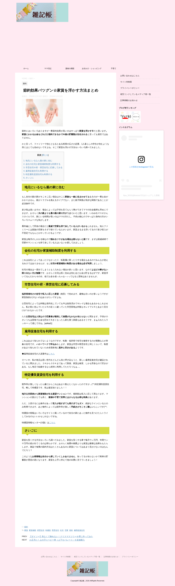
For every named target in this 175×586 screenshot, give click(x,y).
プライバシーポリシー (129, 88)
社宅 (62, 530)
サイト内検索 (126, 82)
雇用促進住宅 (79, 530)
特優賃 (48, 530)
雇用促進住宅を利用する (35, 171)
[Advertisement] (87, 45)
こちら (52, 354)
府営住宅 (40, 530)
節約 (26, 527)
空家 (66, 530)
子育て (113, 68)
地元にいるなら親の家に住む (37, 160)
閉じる (45, 155)
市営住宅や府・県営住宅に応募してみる (42, 167)
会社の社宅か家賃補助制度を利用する (41, 164)
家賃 (26, 530)
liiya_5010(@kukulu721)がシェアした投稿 (141, 195)
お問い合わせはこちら (129, 76)
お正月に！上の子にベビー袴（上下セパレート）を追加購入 (57, 540)
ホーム (26, 68)
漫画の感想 (69, 68)
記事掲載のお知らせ (129, 100)
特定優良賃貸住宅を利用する (37, 174)
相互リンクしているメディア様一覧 (135, 94)
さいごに (28, 178)
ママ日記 (47, 68)
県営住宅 (55, 530)
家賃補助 (32, 530)
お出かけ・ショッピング (91, 68)
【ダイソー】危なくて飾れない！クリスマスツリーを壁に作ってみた (61, 536)
